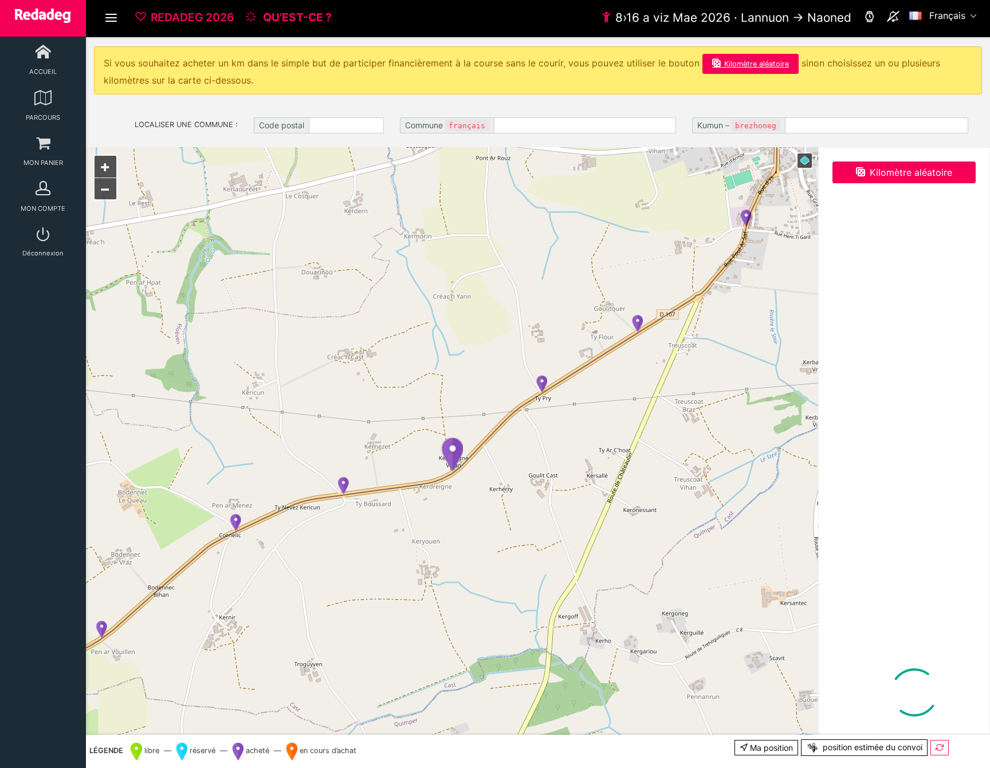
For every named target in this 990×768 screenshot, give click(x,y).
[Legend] (805, 160)
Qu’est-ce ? (296, 17)
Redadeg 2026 (192, 17)
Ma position (770, 748)
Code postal (281, 125)
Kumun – (736, 125)
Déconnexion (43, 253)
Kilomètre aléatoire (756, 64)
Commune (445, 125)
